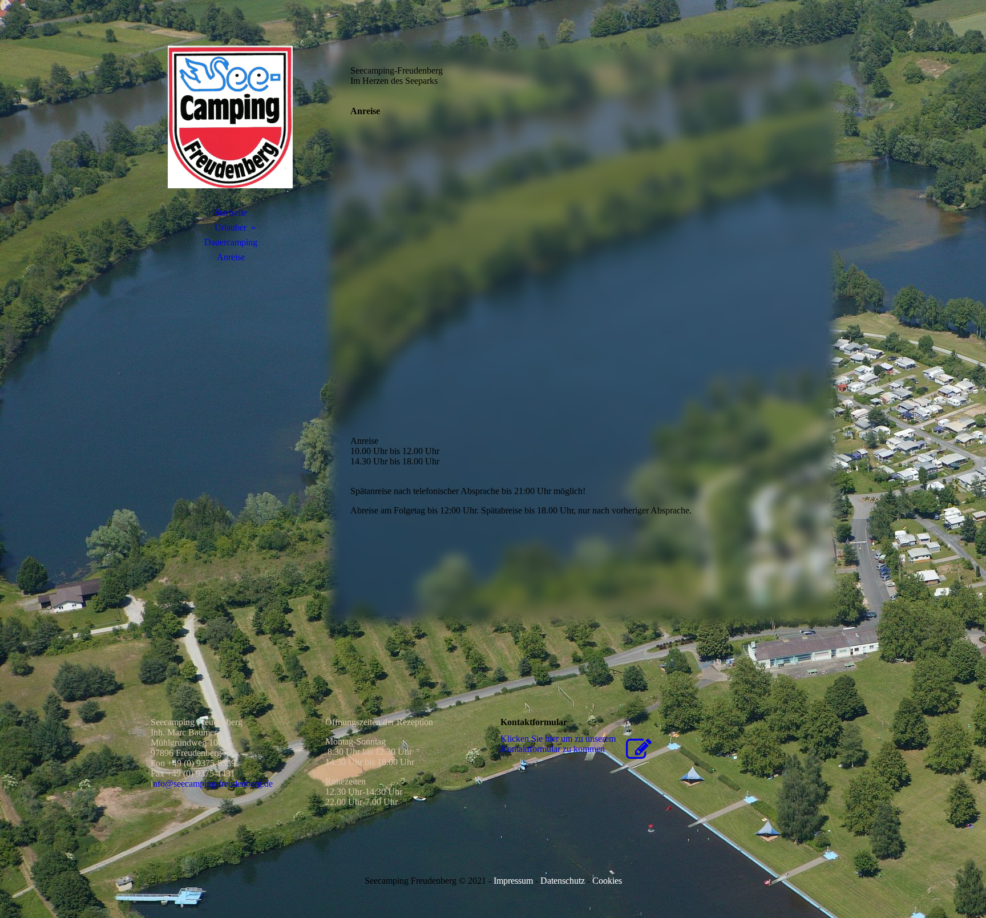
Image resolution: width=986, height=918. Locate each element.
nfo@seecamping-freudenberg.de (213, 783)
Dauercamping (230, 242)
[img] (230, 117)
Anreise (231, 257)
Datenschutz (562, 880)
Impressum (513, 880)
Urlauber (230, 227)
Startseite (231, 212)
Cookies (606, 880)
